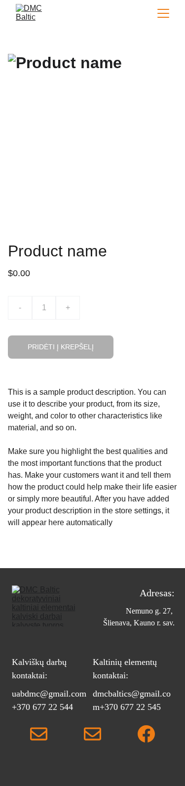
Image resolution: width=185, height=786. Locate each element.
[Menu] (163, 13)
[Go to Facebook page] (146, 734)
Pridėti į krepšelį (61, 347)
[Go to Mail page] (38, 734)
